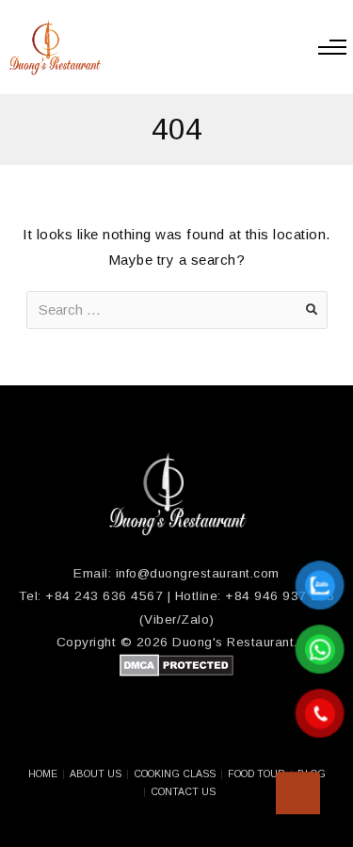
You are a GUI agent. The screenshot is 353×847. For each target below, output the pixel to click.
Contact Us (183, 791)
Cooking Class (175, 773)
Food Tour (256, 773)
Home (42, 773)
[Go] (312, 310)
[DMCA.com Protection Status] (176, 672)
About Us (95, 773)
